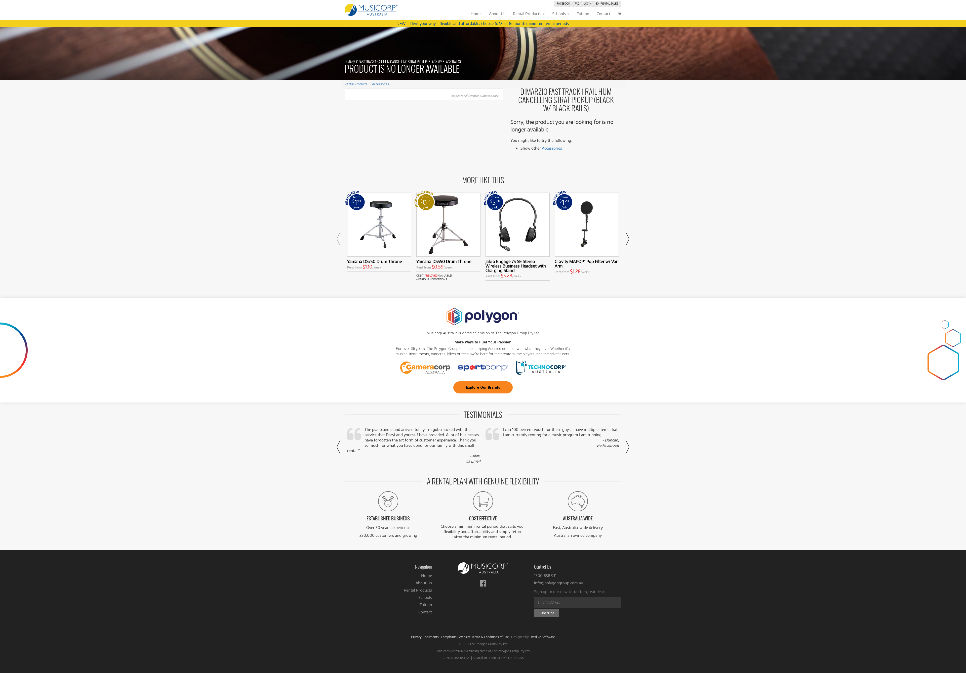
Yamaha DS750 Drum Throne (374, 261)
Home (426, 575)
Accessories (380, 84)
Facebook (563, 3)
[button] (338, 239)
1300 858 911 (545, 575)
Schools (425, 597)
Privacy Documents (425, 637)
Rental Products (356, 84)
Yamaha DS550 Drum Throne (443, 261)
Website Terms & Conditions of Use (484, 637)
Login (587, 3)
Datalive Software (542, 637)
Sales (607, 3)
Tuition (426, 604)
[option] (379, 233)
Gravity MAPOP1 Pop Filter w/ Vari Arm (587, 263)
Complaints (449, 637)
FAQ (577, 3)
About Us (424, 582)
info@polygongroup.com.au (558, 582)
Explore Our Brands (483, 387)
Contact (425, 612)
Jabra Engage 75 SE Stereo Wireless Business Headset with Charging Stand (516, 266)
